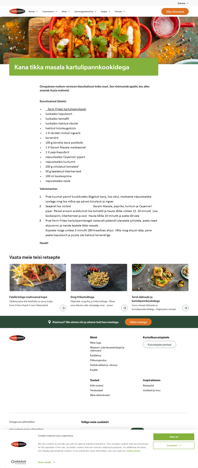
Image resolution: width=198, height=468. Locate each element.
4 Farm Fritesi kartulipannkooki (66, 109)
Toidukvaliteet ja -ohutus (103, 365)
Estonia (181, 3)
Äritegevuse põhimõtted (21, 422)
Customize (172, 445)
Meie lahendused (100, 395)
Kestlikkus (95, 355)
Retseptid (148, 385)
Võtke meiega (138, 322)
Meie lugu (95, 342)
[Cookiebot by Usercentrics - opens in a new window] (18, 462)
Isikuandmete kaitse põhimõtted (26, 429)
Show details (44, 462)
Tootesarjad (96, 390)
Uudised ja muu (151, 390)
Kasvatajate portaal (159, 344)
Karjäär (94, 369)
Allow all (173, 437)
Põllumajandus (98, 360)
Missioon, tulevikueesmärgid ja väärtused (107, 349)
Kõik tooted (96, 385)
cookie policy (133, 451)
